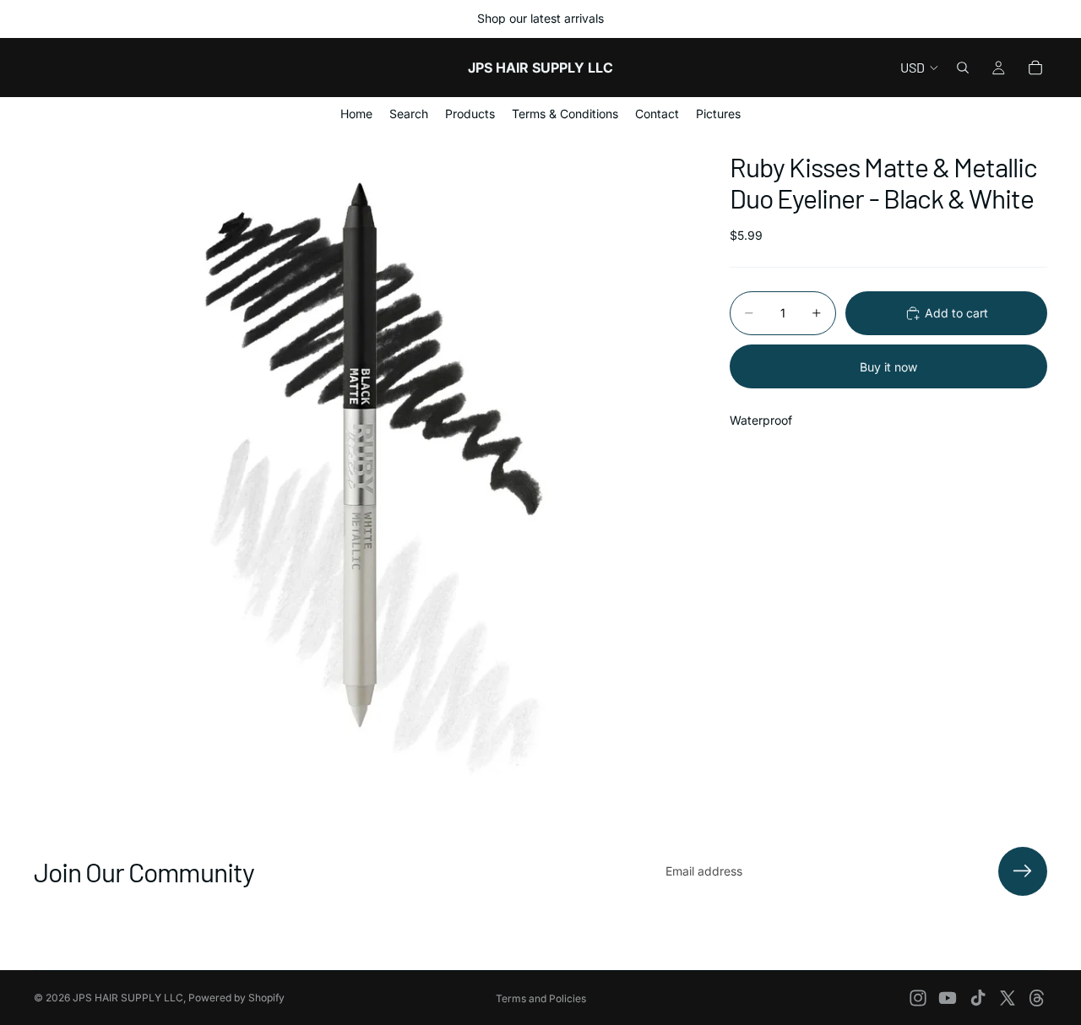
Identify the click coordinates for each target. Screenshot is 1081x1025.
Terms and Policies (541, 998)
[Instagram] (918, 998)
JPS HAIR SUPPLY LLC (128, 997)
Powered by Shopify (236, 997)
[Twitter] (1007, 998)
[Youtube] (947, 998)
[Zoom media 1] (361, 458)
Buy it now (888, 366)
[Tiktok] (978, 998)
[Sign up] (1022, 871)
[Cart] (1035, 67)
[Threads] (1037, 998)
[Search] (962, 67)
